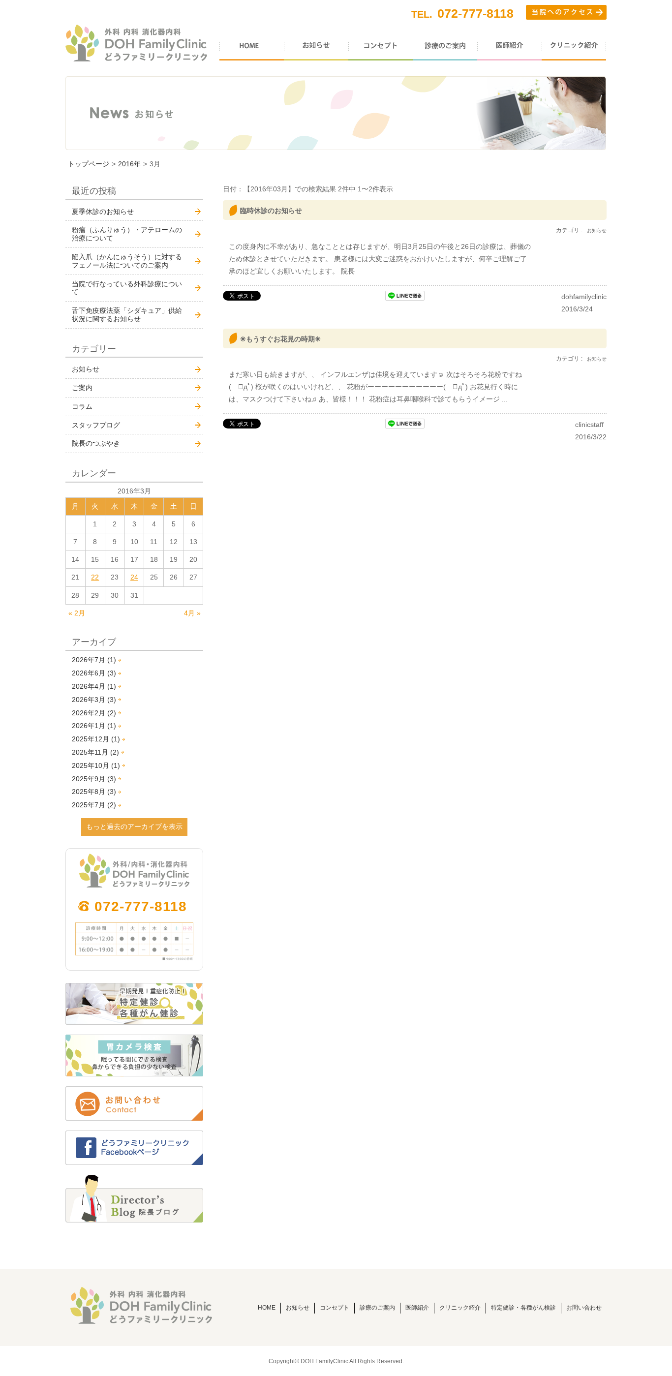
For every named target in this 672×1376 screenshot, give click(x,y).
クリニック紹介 (460, 1307)
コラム (82, 406)
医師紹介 (417, 1307)
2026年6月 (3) (94, 673)
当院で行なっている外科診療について (127, 288)
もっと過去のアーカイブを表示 (134, 826)
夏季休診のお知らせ (103, 211)
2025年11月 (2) (95, 752)
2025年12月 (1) (96, 739)
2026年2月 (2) (94, 713)
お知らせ (85, 369)
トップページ (88, 164)
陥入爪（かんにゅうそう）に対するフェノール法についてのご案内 (127, 261)
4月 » (192, 613)
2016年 (129, 164)
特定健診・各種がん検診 (523, 1307)
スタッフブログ (96, 425)
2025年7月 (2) (94, 805)
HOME (266, 1307)
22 (95, 577)
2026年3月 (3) (94, 699)
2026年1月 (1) (94, 726)
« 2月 (76, 613)
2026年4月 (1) (94, 686)
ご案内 (82, 388)
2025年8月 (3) (94, 791)
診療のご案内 (377, 1307)
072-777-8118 (140, 906)
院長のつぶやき (96, 443)
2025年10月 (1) (96, 765)
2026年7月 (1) (94, 660)
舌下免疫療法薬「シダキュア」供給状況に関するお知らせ (127, 314)
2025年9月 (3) (94, 779)
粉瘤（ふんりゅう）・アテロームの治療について (127, 234)
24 (134, 577)
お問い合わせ (584, 1307)
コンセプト (334, 1307)
